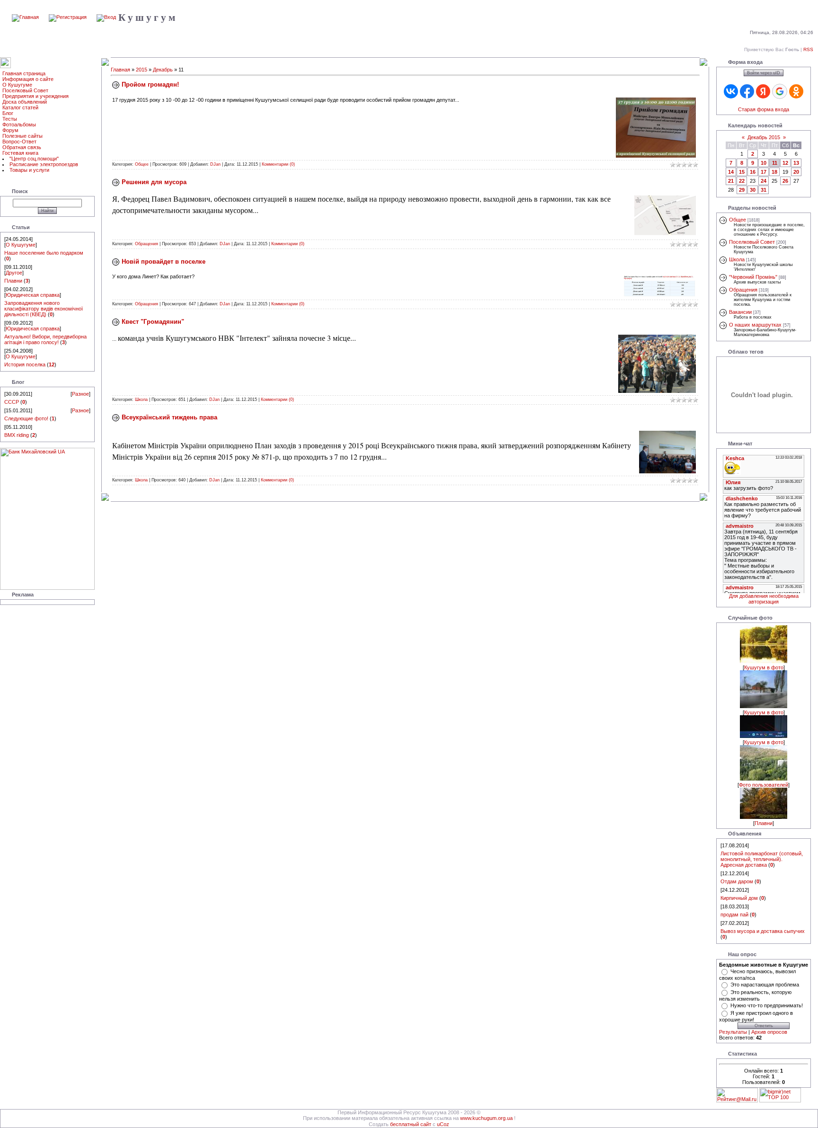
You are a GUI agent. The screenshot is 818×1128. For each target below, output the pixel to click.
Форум (10, 130)
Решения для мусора (154, 182)
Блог (7, 113)
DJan (215, 164)
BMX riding (16, 435)
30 (753, 190)
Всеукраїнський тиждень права (169, 417)
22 (742, 181)
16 (753, 172)
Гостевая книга (20, 153)
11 (774, 163)
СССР (11, 402)
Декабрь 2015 (763, 137)
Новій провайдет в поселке (163, 261)
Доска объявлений (24, 102)
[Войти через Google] (779, 91)
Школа (141, 399)
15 (742, 172)
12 (785, 163)
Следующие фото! (26, 418)
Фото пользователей (763, 785)
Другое (14, 272)
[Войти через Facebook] (747, 91)
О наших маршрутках (755, 325)
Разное (80, 394)
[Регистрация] (68, 17)
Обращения (146, 243)
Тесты (9, 119)
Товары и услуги (29, 170)
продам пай (734, 914)
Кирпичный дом (739, 898)
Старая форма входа (763, 109)
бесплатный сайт (410, 1124)
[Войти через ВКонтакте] (731, 91)
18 (774, 172)
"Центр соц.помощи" (34, 158)
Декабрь (163, 69)
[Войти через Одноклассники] (796, 91)
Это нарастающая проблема (764, 984)
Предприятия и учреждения (35, 96)
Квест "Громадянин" (153, 321)
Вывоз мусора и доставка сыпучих (762, 931)
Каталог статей (20, 107)
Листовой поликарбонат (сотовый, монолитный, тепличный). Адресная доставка (761, 859)
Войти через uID (763, 73)
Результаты (733, 1032)
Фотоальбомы (19, 124)
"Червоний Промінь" (753, 277)
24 (763, 181)
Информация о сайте (27, 79)
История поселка (24, 364)
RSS (808, 49)
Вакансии (740, 312)
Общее (142, 164)
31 (763, 190)
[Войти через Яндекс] (763, 91)
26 (785, 181)
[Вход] (106, 17)
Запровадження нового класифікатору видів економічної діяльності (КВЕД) (43, 308)
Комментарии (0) (278, 164)
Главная (120, 69)
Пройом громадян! (150, 84)
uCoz (443, 1124)
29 (742, 190)
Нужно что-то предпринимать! (766, 1005)
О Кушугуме (17, 85)
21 (731, 181)
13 (796, 163)
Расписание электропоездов (43, 164)
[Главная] (25, 17)
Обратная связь (21, 147)
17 (763, 172)
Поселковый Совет (25, 90)
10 (763, 163)
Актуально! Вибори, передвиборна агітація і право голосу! (45, 339)
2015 (141, 69)
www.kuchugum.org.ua (486, 1118)
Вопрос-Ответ (19, 141)
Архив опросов (769, 1032)
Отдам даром (736, 881)
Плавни (13, 281)
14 (731, 172)
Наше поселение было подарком (43, 253)
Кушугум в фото (763, 667)
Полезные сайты (22, 136)
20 (796, 172)
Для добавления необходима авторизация (764, 598)
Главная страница (23, 73)
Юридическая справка (33, 295)
